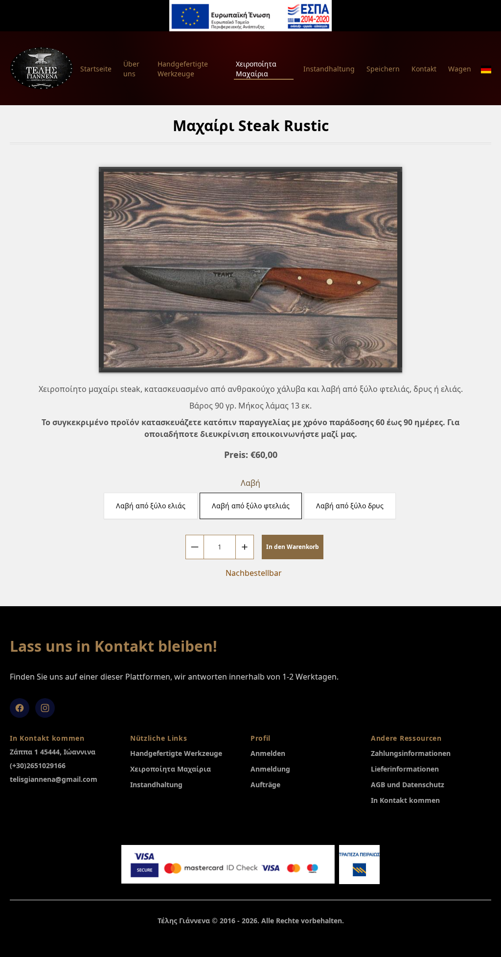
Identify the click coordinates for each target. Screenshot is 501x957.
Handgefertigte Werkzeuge (183, 68)
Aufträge (265, 784)
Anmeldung (270, 769)
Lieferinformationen (405, 769)
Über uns (131, 68)
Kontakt (423, 68)
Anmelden (267, 753)
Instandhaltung (329, 68)
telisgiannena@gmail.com (53, 779)
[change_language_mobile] (486, 69)
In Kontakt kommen (405, 800)
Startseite (96, 68)
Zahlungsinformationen (411, 753)
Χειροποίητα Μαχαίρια (256, 68)
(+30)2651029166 (38, 765)
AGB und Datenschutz (407, 784)
